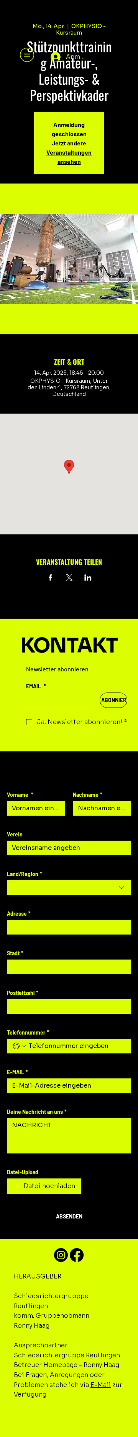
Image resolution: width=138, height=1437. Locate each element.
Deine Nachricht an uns (37, 1111)
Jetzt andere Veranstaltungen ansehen (69, 152)
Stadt (15, 953)
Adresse (19, 913)
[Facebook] (77, 1255)
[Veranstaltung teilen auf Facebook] (50, 577)
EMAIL (36, 686)
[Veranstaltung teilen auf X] (69, 577)
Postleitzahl (22, 993)
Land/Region (24, 874)
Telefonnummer (28, 1032)
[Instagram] (61, 1255)
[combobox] (69, 888)
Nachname (87, 794)
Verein (15, 834)
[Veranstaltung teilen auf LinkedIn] (88, 577)
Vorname (20, 794)
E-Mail (100, 1385)
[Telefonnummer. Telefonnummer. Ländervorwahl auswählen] (19, 1046)
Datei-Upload (22, 1172)
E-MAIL (17, 1072)
